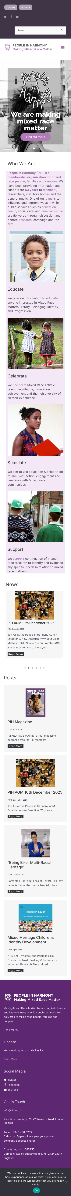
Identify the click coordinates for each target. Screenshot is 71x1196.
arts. (11, 224)
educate (52, 298)
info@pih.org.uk (13, 1110)
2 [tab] (29, 668)
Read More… (11, 1029)
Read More (15, 654)
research (25, 220)
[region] (35, 106)
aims (49, 198)
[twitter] (6, 16)
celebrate (19, 385)
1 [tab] (25, 668)
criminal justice (52, 211)
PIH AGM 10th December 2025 (31, 623)
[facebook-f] (12, 16)
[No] (66, 1182)
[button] (34, 148)
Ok (36, 1190)
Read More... (11, 1059)
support (18, 558)
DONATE (25, 7)
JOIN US (10, 7)
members (49, 190)
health (12, 211)
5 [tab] (40, 668)
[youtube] (18, 16)
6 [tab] (44, 668)
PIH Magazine (20, 722)
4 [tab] (36, 668)
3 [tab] (33, 668)
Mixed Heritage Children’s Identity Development (31, 939)
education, (49, 207)
